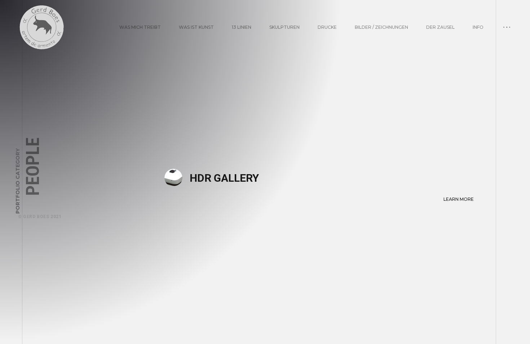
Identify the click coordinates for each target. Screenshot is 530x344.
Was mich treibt (140, 27)
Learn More (458, 199)
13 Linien (241, 27)
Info (478, 27)
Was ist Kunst (196, 27)
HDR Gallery (224, 178)
